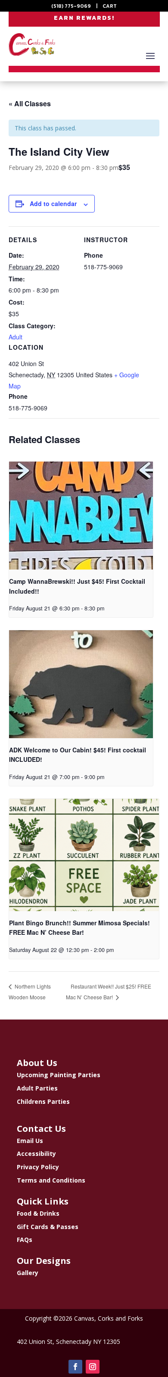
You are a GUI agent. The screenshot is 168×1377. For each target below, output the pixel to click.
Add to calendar (53, 203)
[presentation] (81, 516)
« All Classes (30, 103)
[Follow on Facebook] (75, 1367)
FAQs (24, 1239)
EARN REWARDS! (84, 17)
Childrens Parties (43, 1101)
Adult (15, 337)
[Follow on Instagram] (93, 1367)
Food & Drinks (38, 1213)
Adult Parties (37, 1088)
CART (110, 6)
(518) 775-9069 (71, 6)
